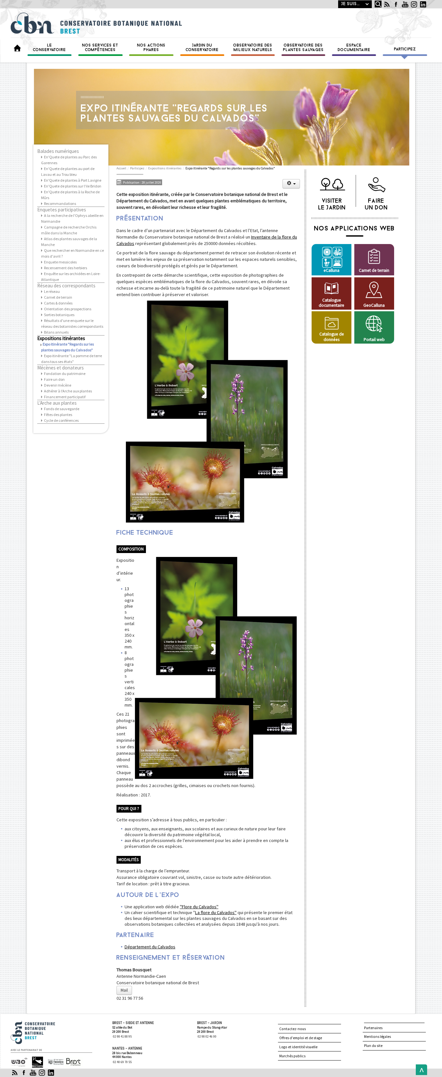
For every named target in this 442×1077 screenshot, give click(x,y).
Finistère (53, 1059)
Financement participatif (64, 396)
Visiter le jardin (332, 202)
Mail (124, 990)
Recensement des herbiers (65, 267)
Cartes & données (58, 303)
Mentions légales (377, 1036)
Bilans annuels (56, 332)
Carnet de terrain (58, 297)
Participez (405, 49)
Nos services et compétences (100, 48)
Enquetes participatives (61, 210)
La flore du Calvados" (216, 912)
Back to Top (420, 1069)
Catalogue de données (331, 336)
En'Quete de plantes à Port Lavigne (72, 180)
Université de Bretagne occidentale (19, 1062)
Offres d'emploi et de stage (300, 1038)
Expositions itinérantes (61, 338)
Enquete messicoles (60, 262)
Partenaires (373, 1028)
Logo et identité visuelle (298, 1047)
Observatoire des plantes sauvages (303, 48)
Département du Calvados (150, 947)
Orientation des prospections (67, 308)
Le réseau (52, 291)
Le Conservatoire (49, 48)
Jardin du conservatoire (202, 48)
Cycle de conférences (61, 420)
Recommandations (60, 203)
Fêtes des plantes (58, 414)
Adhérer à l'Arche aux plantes (68, 391)
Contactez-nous (292, 1029)
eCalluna (331, 270)
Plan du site (373, 1045)
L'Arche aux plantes (57, 403)
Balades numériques (58, 151)
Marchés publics (292, 1056)
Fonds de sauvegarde (61, 408)
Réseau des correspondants (66, 286)
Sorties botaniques (59, 314)
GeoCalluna (374, 305)
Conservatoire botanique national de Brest (40, 1023)
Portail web (374, 339)
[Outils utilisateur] (291, 183)
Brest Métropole (72, 1062)
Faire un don (54, 379)
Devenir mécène (57, 385)
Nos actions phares (151, 48)
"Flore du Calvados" (199, 907)
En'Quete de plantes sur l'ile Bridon (72, 186)
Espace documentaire (354, 48)
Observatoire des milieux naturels (252, 48)
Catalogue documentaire (331, 302)
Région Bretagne (35, 1062)
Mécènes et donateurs (60, 368)
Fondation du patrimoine (64, 373)
